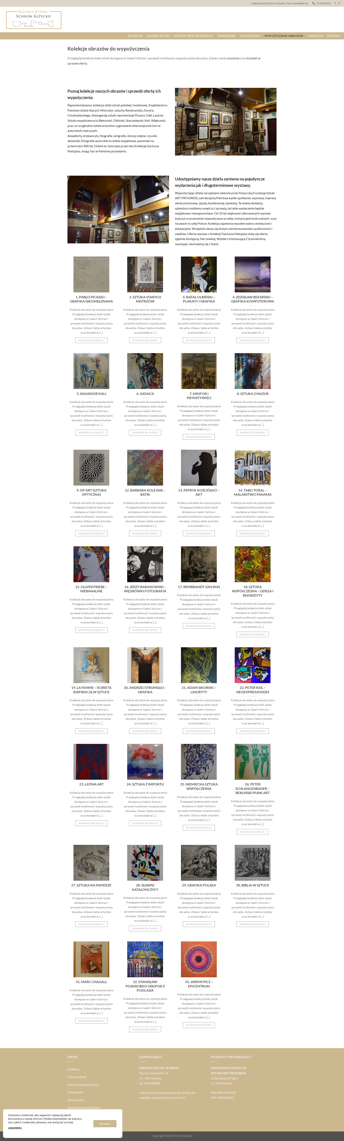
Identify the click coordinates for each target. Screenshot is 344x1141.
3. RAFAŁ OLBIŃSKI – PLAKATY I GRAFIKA (199, 299)
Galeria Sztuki (158, 35)
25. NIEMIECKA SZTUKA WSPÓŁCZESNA (199, 786)
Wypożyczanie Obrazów (284, 35)
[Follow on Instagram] (339, 3)
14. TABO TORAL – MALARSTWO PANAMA (253, 492)
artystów (233, 58)
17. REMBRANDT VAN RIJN (199, 587)
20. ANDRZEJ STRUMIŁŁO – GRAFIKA (145, 690)
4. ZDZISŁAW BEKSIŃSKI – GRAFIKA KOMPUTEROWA (252, 299)
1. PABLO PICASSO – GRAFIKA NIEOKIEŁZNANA (91, 299)
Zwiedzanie (227, 35)
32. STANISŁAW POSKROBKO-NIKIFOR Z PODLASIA (145, 986)
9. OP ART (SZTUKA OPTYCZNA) (91, 492)
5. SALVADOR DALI (91, 394)
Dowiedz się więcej (91, 340)
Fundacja (315, 35)
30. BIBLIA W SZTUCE (252, 885)
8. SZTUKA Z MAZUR (253, 394)
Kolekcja (135, 35)
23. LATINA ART (91, 784)
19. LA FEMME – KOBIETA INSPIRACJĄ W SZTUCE (91, 690)
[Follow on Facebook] (335, 3)
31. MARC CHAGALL (91, 982)
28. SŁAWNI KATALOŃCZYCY (145, 887)
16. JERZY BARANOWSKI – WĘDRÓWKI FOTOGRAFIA (145, 589)
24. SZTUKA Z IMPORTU (145, 784)
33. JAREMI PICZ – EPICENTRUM (199, 984)
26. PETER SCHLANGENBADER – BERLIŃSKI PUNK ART (253, 788)
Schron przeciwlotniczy (193, 35)
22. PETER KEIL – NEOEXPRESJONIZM (252, 690)
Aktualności (250, 35)
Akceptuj (104, 1123)
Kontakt (334, 35)
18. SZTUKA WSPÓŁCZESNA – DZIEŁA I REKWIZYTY (252, 591)
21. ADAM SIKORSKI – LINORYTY (199, 690)
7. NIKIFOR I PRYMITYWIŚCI (199, 396)
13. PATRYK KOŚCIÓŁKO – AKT (199, 492)
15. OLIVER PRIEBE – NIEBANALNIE (91, 589)
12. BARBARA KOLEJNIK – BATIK (145, 492)
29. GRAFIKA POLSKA (199, 885)
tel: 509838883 (149, 1083)
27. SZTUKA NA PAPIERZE (91, 885)
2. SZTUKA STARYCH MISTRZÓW (145, 299)
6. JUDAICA (145, 394)
